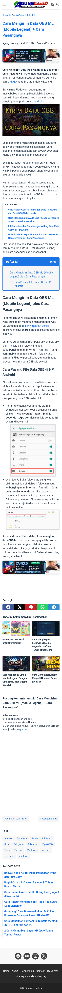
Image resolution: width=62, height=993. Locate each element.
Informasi (47, 838)
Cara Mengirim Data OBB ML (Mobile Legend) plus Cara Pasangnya (31, 274)
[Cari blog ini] (58, 4)
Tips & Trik (47, 844)
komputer (9, 856)
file (10, 345)
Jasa (7, 844)
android (38, 101)
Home (6, 971)
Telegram (18, 844)
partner (24, 729)
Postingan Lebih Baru (15, 818)
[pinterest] (31, 607)
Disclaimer (52, 971)
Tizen (7, 850)
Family (30, 976)
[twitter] (19, 607)
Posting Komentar (46, 43)
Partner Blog (27, 971)
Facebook (22, 838)
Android (8, 838)
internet (46, 850)
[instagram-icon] (35, 956)
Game (35, 838)
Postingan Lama (48, 818)
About (15, 971)
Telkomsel (33, 844)
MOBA (13, 81)
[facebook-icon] (18, 956)
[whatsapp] (42, 607)
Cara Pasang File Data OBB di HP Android (33, 284)
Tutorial (18, 850)
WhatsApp (32, 850)
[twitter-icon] (44, 956)
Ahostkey (41, 976)
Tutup (53, 261)
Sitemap (20, 976)
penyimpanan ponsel (37, 325)
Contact (40, 971)
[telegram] (54, 607)
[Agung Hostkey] (31, 4)
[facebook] (8, 607)
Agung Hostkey (35, 988)
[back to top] (55, 985)
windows (23, 856)
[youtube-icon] (26, 956)
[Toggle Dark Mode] (53, 4)
